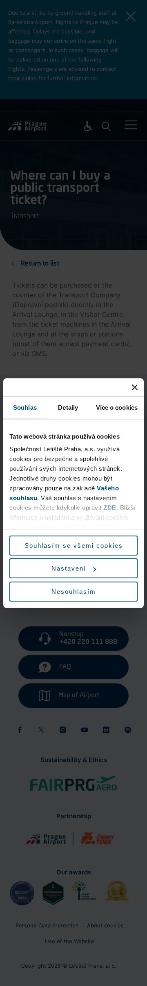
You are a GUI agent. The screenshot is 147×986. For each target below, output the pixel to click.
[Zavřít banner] (135, 387)
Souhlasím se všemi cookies (73, 545)
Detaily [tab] (68, 407)
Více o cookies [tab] (117, 407)
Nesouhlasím (73, 591)
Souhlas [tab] (25, 407)
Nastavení (68, 568)
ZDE (109, 507)
